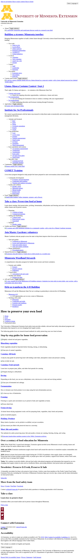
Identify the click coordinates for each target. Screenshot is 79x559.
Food (6, 195)
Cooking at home (17, 212)
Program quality (17, 305)
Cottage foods (16, 217)
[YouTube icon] (3, 529)
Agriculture (8, 104)
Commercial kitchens (18, 214)
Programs (15, 69)
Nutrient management (18, 138)
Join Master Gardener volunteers (21, 232)
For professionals (13, 100)
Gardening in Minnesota (19, 241)
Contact (10, 64)
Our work (11, 43)
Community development (16, 178)
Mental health (16, 190)
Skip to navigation (6, 1)
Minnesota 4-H (13, 294)
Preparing (11, 210)
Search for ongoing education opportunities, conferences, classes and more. (35, 95)
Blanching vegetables (9, 343)
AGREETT (16, 52)
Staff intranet (37, 557)
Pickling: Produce (8, 419)
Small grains (16, 140)
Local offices (16, 47)
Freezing (4, 397)
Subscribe (4, 478)
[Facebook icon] (2, 529)
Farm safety (15, 154)
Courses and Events (11, 78)
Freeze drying (6, 408)
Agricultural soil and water (20, 274)
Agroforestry (16, 152)
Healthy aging (16, 186)
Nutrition (11, 222)
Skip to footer (29, 1)
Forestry (14, 267)
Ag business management (20, 148)
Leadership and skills (18, 301)
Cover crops (16, 135)
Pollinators (15, 270)
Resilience (15, 306)
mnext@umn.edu (21, 527)
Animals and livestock (15, 119)
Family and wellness (14, 185)
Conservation (12, 272)
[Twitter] (39, 515)
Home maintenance (14, 248)
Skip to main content (18, 1)
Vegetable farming (17, 162)
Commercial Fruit (17, 161)
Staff (13, 66)
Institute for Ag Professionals (19, 110)
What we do (16, 45)
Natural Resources (10, 252)
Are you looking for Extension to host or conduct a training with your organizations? (38, 98)
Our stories (11, 71)
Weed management (18, 145)
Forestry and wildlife (14, 265)
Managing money (17, 188)
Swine (14, 129)
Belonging (15, 299)
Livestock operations (18, 126)
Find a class (4, 505)
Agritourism (16, 150)
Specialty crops (13, 159)
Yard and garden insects (19, 245)
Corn (13, 133)
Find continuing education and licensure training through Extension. (33, 102)
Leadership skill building (19, 181)
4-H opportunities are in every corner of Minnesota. (28, 296)
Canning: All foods (8, 354)
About (7, 28)
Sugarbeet (15, 143)
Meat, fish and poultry (9, 429)
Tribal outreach (16, 49)
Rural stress (15, 193)
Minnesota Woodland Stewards (20, 258)
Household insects (17, 250)
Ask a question (16, 59)
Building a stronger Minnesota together (24, 34)
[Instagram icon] (5, 529)
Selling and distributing (15, 215)
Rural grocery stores (18, 219)
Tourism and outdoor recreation (21, 183)
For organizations (13, 97)
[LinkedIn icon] (6, 529)
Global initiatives (17, 54)
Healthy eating (16, 224)
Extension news (17, 73)
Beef (13, 121)
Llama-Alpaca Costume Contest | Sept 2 (24, 86)
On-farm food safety (18, 155)
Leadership (15, 68)
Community (8, 164)
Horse (14, 124)
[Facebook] (39, 512)
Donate (14, 62)
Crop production (13, 131)
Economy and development (20, 179)
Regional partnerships (19, 50)
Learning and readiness (19, 303)
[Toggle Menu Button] (1, 25)
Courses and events (14, 93)
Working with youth (14, 298)
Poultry (14, 128)
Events (7, 486)
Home (6, 316)
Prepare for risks (17, 277)
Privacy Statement (26, 557)
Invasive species (17, 269)
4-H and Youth (9, 279)
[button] (29, 30)
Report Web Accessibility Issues (10, 557)
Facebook (20, 486)
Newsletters (15, 75)
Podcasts (15, 76)
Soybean (15, 142)
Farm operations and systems (17, 147)
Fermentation (6, 386)
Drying (3, 375)
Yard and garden (13, 239)
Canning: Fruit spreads (10, 365)
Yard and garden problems (20, 246)
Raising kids (16, 192)
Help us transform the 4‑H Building (22, 287)
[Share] (39, 518)
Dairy (14, 122)
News (2, 486)
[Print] (39, 508)
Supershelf (15, 221)
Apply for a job (17, 61)
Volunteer (15, 57)
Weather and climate (14, 275)
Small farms (16, 157)
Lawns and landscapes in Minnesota (23, 243)
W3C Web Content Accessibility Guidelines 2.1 (55, 537)
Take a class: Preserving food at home (23, 201)
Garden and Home (10, 226)
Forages (14, 136)
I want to (11, 55)
